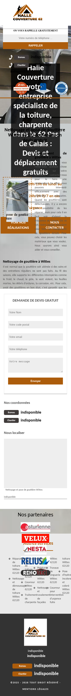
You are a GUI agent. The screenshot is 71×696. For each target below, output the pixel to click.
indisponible (34, 57)
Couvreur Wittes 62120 (28, 586)
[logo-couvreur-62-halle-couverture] (35, 633)
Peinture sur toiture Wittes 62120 (40, 575)
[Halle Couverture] (28, 13)
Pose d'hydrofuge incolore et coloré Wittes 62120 (65, 582)
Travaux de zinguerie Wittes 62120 (53, 575)
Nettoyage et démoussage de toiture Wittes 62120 (15, 589)
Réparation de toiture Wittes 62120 (15, 566)
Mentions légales (35, 689)
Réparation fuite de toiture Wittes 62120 (28, 567)
